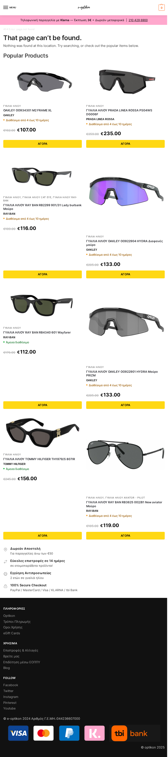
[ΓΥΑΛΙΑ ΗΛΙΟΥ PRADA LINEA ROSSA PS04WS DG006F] (125, 82)
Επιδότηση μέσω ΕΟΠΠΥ (21, 662)
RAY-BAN (9, 213)
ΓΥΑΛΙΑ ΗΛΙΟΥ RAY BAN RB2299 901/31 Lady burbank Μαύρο (42, 207)
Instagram (10, 697)
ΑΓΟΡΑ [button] (42, 405)
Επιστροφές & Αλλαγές (20, 650)
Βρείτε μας (11, 656)
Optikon (9, 616)
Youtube (9, 708)
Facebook (10, 685)
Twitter (8, 691)
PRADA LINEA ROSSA (100, 119)
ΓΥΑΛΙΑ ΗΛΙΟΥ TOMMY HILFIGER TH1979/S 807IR (39, 459)
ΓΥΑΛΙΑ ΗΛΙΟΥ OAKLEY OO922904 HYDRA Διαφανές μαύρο (124, 243)
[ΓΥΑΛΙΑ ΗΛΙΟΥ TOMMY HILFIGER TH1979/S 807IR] (42, 433)
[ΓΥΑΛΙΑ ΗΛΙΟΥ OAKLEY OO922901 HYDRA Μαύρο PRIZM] (125, 324)
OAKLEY (8, 115)
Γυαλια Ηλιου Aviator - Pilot (125, 497)
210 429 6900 (138, 20)
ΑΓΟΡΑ (42, 143)
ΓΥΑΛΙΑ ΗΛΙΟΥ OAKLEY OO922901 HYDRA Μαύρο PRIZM (122, 373)
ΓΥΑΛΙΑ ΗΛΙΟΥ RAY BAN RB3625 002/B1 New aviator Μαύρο (124, 504)
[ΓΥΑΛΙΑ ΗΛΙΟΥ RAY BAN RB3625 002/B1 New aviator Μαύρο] (125, 454)
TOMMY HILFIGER (14, 464)
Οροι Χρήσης (13, 627)
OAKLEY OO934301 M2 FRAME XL (27, 110)
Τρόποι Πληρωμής (17, 622)
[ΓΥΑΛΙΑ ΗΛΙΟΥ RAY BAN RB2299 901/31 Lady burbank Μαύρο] (42, 174)
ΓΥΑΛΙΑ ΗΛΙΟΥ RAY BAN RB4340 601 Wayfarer (37, 332)
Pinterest (9, 703)
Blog (6, 668)
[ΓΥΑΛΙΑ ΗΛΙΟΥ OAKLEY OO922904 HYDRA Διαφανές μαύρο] (125, 193)
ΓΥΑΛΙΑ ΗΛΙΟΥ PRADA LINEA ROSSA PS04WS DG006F (119, 112)
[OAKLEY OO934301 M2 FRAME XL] (42, 82)
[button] (161, 8)
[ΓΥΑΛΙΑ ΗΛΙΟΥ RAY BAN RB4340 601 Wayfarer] (42, 304)
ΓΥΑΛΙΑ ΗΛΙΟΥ (12, 106)
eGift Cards (11, 633)
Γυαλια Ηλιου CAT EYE (37, 197)
